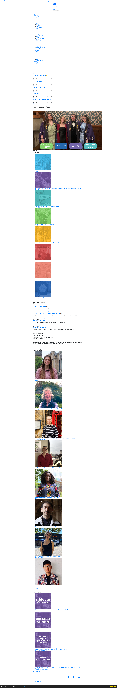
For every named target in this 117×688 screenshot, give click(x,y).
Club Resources (38, 46)
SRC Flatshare (38, 64)
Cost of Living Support (40, 39)
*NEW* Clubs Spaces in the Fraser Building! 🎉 (47, 313)
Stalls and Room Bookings (40, 47)
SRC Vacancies (38, 21)
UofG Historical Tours (40, 68)
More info (25, 686)
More (34, 110)
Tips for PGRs (38, 41)
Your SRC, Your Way (39, 87)
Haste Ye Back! (37, 81)
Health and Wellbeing (39, 35)
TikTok (70, 678)
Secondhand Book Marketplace (41, 63)
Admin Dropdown (56, 5)
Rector (37, 28)
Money (37, 36)
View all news (35, 332)
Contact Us (38, 17)
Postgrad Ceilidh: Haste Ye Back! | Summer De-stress (42, 339)
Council (37, 23)
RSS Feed (35, 103)
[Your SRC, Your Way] (36, 85)
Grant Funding (38, 48)
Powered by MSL (71, 684)
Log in (54, 9)
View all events (35, 346)
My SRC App (38, 62)
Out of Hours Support (40, 38)
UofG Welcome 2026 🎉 (40, 75)
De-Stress (38, 58)
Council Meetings (39, 27)
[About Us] (36, 91)
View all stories (35, 588)
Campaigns (38, 25)
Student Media (38, 52)
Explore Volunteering (45, 325)
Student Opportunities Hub (40, 65)
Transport (37, 37)
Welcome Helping (39, 54)
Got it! (113, 686)
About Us (37, 16)
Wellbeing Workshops (40, 53)
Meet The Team (38, 18)
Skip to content (2, 0)
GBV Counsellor (39, 40)
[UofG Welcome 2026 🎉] (36, 73)
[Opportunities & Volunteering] (36, 97)
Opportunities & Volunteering (42, 99)
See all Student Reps (36, 671)
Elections (37, 26)
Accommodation (39, 33)
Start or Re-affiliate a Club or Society (42, 45)
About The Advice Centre (40, 30)
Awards (37, 59)
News (37, 19)
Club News (38, 49)
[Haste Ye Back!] (36, 79)
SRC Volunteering (39, 51)
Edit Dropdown (56, 6)
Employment (38, 34)
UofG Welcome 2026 (39, 57)
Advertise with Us (39, 69)
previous (34, 72)
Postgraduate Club (39, 60)
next (37, 72)
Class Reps (38, 24)
